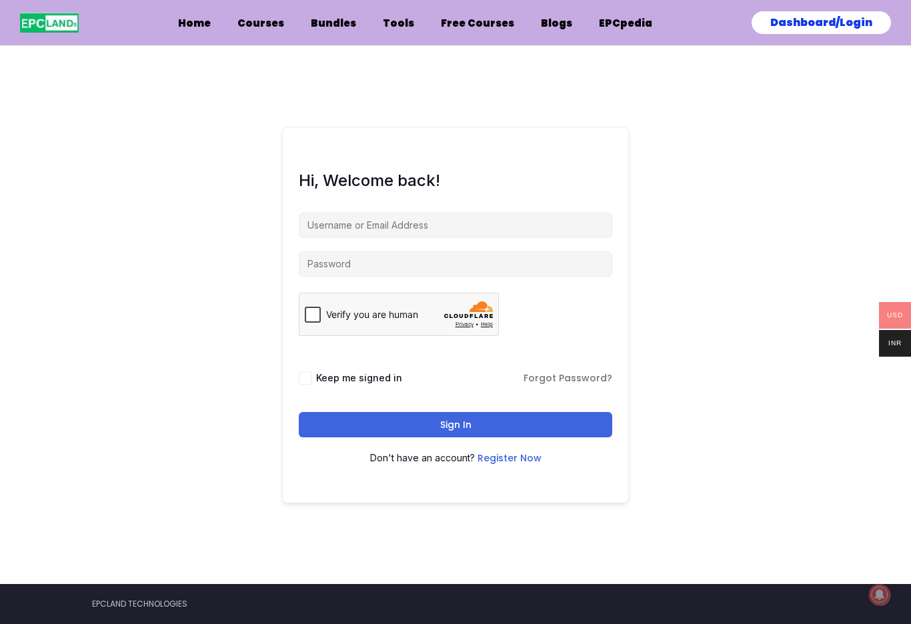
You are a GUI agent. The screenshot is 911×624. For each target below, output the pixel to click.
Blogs (556, 23)
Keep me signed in (359, 377)
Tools (398, 23)
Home (194, 23)
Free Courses (477, 23)
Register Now (510, 458)
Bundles (333, 23)
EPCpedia (625, 23)
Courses (260, 23)
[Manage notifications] (879, 594)
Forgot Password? (568, 378)
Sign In (456, 424)
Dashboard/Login (821, 22)
